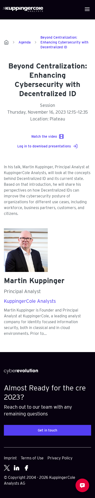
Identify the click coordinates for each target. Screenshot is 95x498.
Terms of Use (32, 458)
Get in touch (47, 430)
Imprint (10, 458)
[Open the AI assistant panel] (82, 485)
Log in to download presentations (44, 146)
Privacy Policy (60, 458)
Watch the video (44, 136)
